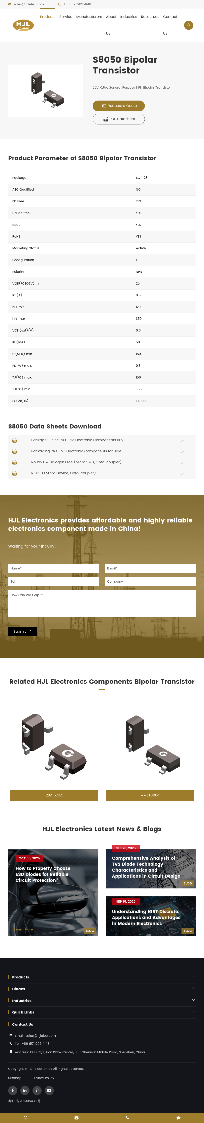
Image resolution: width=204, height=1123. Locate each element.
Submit (22, 631)
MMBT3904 (149, 795)
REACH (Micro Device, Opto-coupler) (63, 473)
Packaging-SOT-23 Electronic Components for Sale (76, 451)
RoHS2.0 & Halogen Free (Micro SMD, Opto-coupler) (76, 462)
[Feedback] (178, 1118)
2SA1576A (54, 795)
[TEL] (127, 1118)
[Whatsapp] (25, 1118)
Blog (90, 930)
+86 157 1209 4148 (77, 4)
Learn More (26, 929)
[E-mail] (76, 1118)
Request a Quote (119, 106)
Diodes (18, 989)
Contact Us (170, 25)
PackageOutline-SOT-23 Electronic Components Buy (77, 440)
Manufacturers (89, 17)
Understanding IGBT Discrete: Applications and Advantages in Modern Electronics (146, 918)
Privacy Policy (43, 1078)
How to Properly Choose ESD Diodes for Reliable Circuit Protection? (43, 875)
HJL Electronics (40, 1068)
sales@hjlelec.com (29, 4)
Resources (150, 17)
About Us (111, 25)
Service (65, 17)
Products (47, 17)
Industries (128, 17)
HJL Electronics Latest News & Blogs (102, 829)
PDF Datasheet (119, 119)
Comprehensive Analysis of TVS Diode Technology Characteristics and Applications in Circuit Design (146, 867)
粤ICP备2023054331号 (24, 1101)
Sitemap (15, 1078)
